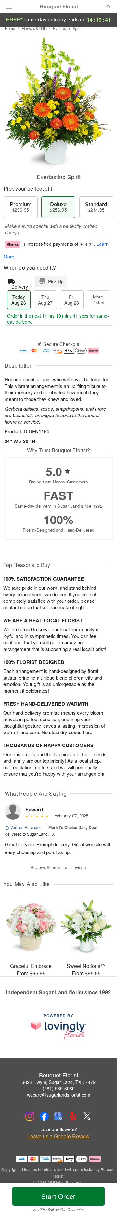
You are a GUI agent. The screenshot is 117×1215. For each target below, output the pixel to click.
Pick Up (56, 281)
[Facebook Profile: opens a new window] (44, 1116)
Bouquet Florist (59, 6)
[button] (103, 1200)
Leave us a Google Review (58, 1136)
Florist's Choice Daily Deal (72, 827)
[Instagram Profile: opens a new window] (29, 1116)
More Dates (98, 300)
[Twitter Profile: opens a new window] (87, 1116)
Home (10, 28)
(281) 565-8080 (59, 1088)
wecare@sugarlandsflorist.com (58, 1094)
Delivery (19, 285)
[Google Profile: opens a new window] (58, 1116)
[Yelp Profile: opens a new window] (72, 1116)
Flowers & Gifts (34, 28)
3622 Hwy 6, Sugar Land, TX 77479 (59, 1082)
